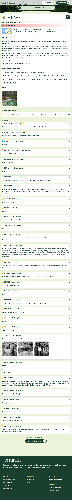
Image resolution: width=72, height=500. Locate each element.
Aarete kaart (30, 479)
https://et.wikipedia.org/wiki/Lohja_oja (17, 63)
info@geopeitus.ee (55, 479)
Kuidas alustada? (9, 479)
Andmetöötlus (54, 491)
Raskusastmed (8, 488)
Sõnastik (6, 485)
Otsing (28, 482)
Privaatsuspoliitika (55, 488)
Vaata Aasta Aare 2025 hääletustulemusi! (37, 8)
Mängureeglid (8, 482)
